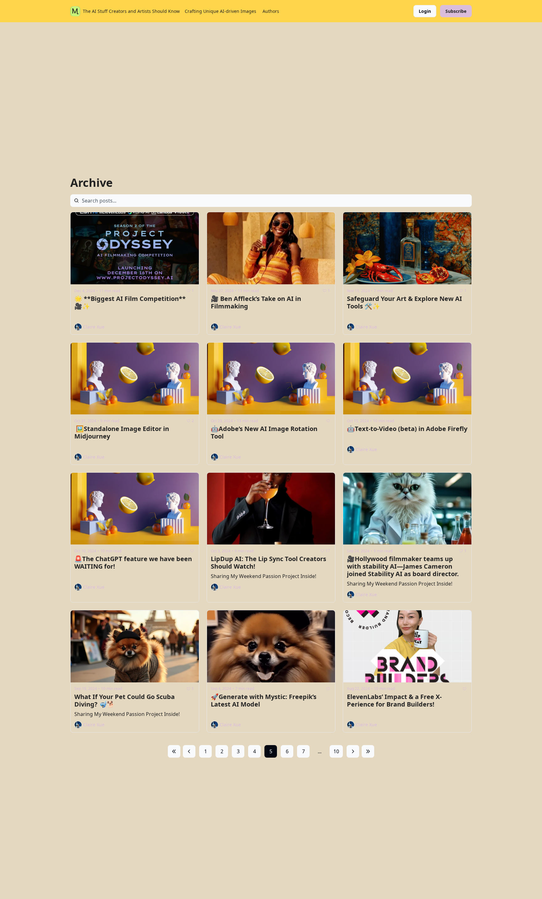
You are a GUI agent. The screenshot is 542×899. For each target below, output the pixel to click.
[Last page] (368, 751)
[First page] (174, 751)
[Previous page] (189, 751)
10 (336, 751)
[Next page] (353, 751)
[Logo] (75, 11)
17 (328, 550)
